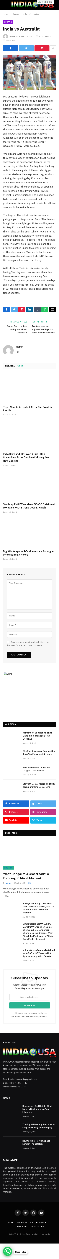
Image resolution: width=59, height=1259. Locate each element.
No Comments (45, 36)
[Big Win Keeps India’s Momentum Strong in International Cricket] (29, 532)
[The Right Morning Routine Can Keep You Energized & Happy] (11, 755)
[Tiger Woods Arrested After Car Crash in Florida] (29, 388)
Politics (8, 868)
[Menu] (5, 5)
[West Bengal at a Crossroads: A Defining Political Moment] (29, 855)
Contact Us (37, 1227)
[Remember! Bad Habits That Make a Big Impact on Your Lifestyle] (11, 736)
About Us (22, 1222)
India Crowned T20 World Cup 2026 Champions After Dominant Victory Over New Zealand (27, 457)
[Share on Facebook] (10, 48)
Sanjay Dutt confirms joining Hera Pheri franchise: (17, 329)
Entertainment (39, 1222)
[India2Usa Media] (32, 5)
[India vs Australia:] (29, 72)
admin (15, 36)
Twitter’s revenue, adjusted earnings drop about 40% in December (43, 329)
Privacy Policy (31, 1016)
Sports (8, 22)
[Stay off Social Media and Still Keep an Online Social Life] (11, 788)
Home (11, 1222)
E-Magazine (21, 1227)
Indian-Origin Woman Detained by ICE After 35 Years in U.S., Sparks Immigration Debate (39, 953)
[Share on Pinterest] (41, 48)
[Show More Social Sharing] (53, 48)
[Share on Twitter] (26, 48)
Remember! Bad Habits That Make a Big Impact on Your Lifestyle (37, 736)
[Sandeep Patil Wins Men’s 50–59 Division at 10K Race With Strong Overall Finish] (29, 485)
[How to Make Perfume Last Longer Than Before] (11, 771)
